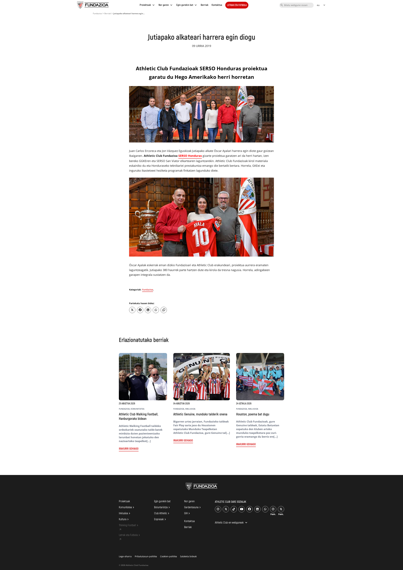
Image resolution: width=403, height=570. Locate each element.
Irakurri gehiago (129, 449)
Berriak (204, 5)
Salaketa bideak (188, 556)
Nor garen (166, 5)
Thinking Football (129, 525)
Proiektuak (147, 5)
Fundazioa (97, 13)
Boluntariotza (162, 507)
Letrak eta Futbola (237, 5)
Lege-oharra (125, 556)
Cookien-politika (168, 556)
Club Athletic (162, 513)
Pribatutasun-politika (146, 556)
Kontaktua (217, 5)
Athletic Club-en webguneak (231, 523)
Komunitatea (127, 507)
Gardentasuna (193, 507)
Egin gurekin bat (187, 5)
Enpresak (160, 519)
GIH (187, 513)
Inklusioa (125, 513)
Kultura (124, 519)
